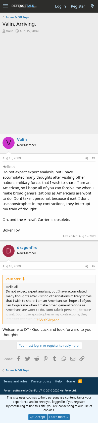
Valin (9, 31)
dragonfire (27, 247)
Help (58, 381)
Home (70, 381)
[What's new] (92, 6)
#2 (93, 266)
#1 (93, 158)
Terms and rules (15, 381)
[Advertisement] (49, 85)
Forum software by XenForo (40, 390)
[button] (5, 6)
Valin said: (13, 279)
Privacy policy (41, 381)
